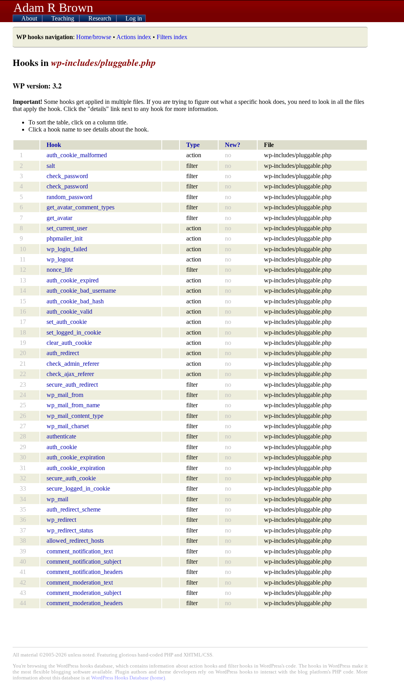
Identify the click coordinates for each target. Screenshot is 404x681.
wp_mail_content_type (75, 415)
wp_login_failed (67, 249)
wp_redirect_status (70, 530)
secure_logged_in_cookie (78, 488)
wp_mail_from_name (73, 405)
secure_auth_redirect (72, 384)
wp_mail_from (65, 394)
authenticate (61, 436)
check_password (67, 176)
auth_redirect (63, 353)
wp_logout (60, 259)
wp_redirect (61, 519)
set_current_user (67, 228)
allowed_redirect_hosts (75, 540)
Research (100, 18)
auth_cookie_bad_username (81, 290)
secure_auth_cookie (71, 478)
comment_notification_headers (85, 571)
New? (232, 144)
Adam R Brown (53, 7)
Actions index (133, 37)
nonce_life (60, 269)
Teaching (63, 18)
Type (193, 144)
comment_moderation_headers (85, 603)
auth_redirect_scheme (74, 509)
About (30, 18)
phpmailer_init (64, 238)
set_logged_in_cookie (74, 332)
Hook (54, 144)
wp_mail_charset (68, 426)
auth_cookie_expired (73, 280)
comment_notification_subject (84, 561)
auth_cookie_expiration (76, 457)
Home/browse (93, 37)
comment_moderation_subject (84, 592)
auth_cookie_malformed (77, 155)
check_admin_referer (73, 363)
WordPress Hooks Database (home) (128, 678)
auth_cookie (62, 447)
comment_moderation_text (80, 582)
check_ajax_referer (70, 374)
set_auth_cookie (67, 321)
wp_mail (57, 499)
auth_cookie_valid (69, 311)
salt (51, 165)
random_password (69, 197)
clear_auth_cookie (69, 342)
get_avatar (59, 217)
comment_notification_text (80, 551)
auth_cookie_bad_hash (75, 301)
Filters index (172, 37)
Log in (133, 18)
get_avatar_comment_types (80, 207)
